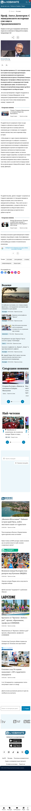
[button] (8, 401)
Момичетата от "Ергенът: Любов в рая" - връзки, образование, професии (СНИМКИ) (15, 633)
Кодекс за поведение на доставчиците (15, 761)
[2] (29, 2)
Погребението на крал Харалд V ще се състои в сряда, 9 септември (13, 339)
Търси (27, 708)
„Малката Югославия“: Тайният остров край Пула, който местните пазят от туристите (15, 522)
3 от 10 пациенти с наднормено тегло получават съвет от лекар (14, 683)
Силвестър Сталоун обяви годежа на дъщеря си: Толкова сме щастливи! (14, 642)
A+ (7, 65)
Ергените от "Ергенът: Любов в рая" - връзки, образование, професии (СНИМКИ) (14, 620)
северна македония (6, 263)
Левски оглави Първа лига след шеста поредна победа (15, 582)
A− (2, 65)
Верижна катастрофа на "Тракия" (19, 316)
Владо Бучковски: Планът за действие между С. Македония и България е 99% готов (19, 223)
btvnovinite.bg (5, 59)
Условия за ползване (11, 764)
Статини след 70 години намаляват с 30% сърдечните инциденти (14, 672)
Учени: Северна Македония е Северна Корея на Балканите (19, 112)
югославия (9, 259)
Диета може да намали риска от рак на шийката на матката (15, 692)
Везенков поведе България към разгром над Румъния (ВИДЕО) (14, 572)
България (18, 11)
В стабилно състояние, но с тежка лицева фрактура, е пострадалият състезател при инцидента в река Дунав (15, 307)
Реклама (10, 758)
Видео (23, 6)
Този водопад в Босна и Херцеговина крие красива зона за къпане (14, 533)
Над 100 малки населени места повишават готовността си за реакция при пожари (20, 328)
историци (27, 259)
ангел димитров (18, 259)
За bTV (4, 758)
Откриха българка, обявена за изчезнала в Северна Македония (13, 388)
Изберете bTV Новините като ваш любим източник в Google (16, 248)
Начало (12, 11)
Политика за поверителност (21, 758)
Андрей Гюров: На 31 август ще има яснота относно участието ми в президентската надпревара (14, 357)
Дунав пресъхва (5, 6)
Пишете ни (22, 764)
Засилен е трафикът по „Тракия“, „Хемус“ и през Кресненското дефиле (15, 348)
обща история (17, 263)
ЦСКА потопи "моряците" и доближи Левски (14, 591)
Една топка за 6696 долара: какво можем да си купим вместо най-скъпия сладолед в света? (15, 543)
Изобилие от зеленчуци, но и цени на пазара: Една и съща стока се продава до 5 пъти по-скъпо (14, 432)
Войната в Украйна (15, 6)
